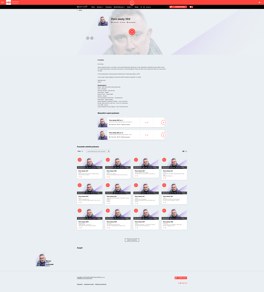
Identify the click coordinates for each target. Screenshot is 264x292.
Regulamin (80, 284)
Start (93, 7)
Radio (129, 7)
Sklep (136, 7)
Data (79, 151)
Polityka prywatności (100, 284)
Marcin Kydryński (131, 22)
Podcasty (108, 7)
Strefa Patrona (118, 7)
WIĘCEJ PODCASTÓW (132, 240)
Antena (99, 7)
